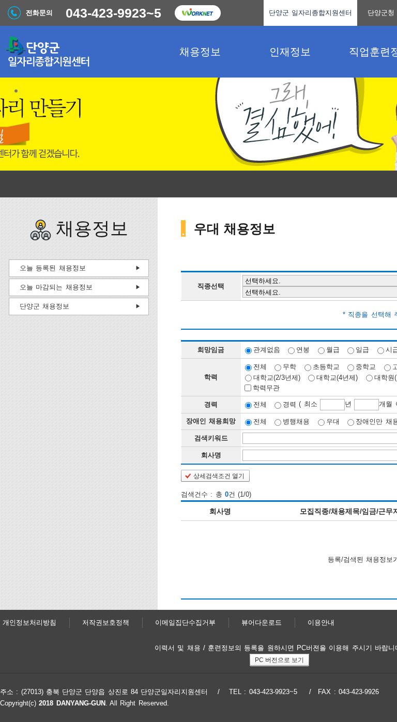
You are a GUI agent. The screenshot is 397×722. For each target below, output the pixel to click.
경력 (289, 404)
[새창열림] (197, 13)
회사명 (211, 455)
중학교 (366, 367)
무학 (289, 367)
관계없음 (266, 350)
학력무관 (266, 388)
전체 (260, 367)
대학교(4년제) (337, 377)
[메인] (77, 52)
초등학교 (326, 367)
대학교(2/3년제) (276, 377)
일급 (362, 350)
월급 (333, 350)
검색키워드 (211, 438)
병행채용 (296, 421)
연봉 (303, 350)
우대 (333, 421)
